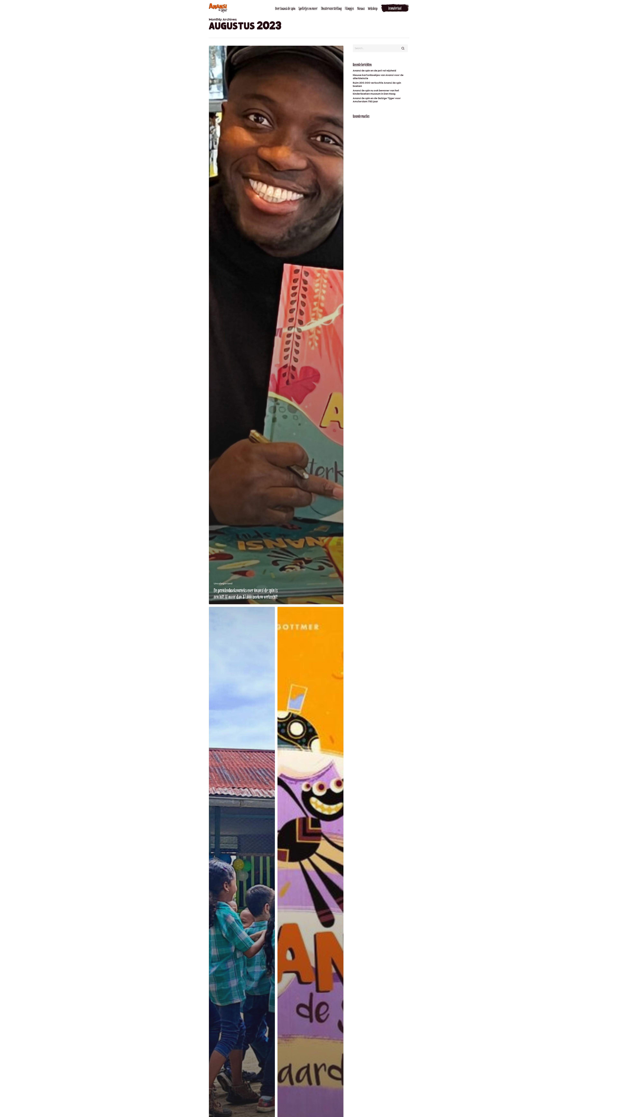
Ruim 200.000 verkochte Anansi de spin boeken (377, 84)
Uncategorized (223, 583)
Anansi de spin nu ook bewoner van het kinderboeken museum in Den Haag (376, 92)
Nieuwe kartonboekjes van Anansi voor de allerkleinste (378, 76)
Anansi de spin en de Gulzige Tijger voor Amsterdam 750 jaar (377, 100)
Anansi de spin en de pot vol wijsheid (374, 70)
